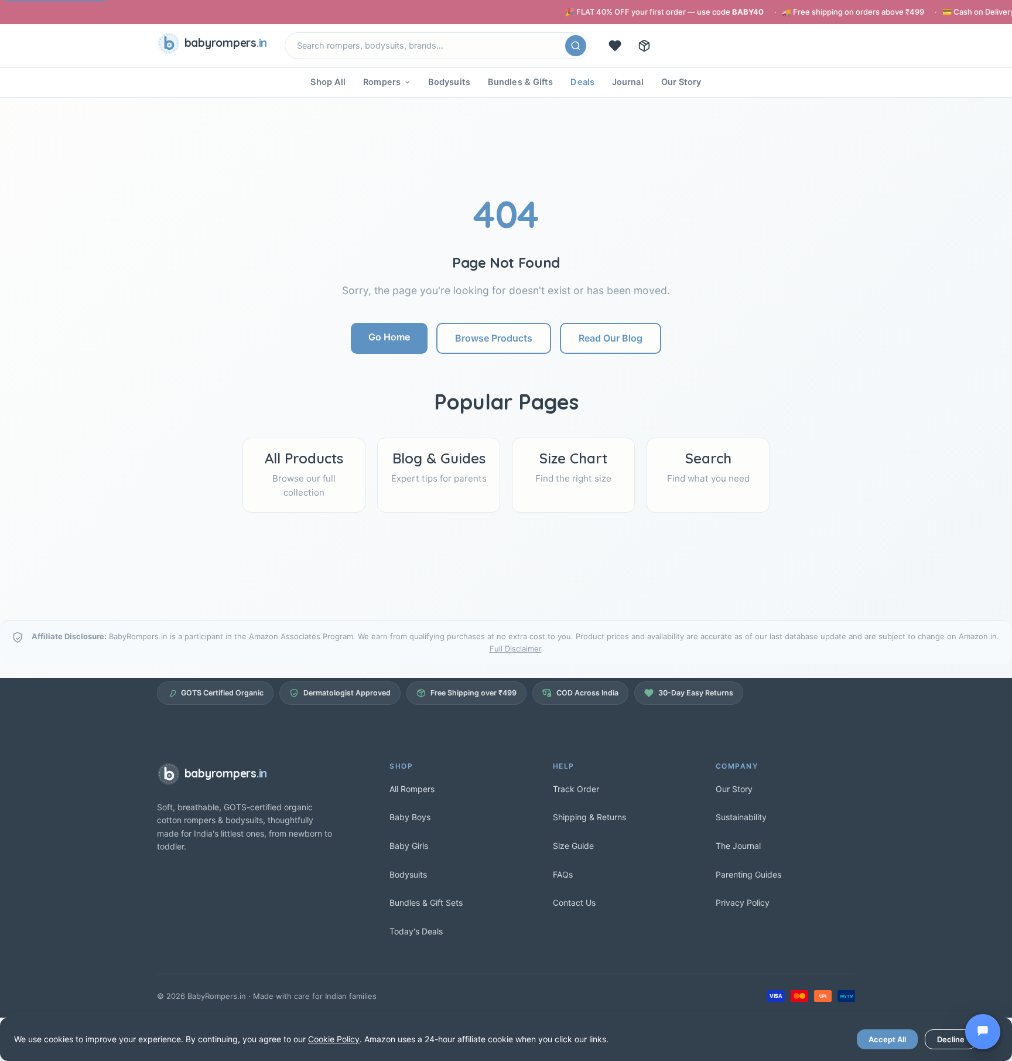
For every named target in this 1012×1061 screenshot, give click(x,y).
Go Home (389, 337)
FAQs (563, 874)
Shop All (328, 82)
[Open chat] (982, 1031)
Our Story (681, 82)
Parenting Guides (748, 874)
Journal (628, 82)
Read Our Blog (610, 338)
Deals (582, 82)
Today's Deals (416, 931)
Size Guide (573, 846)
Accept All (887, 1039)
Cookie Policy (334, 1039)
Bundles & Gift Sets (426, 903)
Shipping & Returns (589, 817)
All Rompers (412, 789)
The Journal (738, 846)
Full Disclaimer (516, 648)
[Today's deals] (615, 46)
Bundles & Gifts (520, 82)
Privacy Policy (743, 903)
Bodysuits (449, 82)
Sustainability (741, 817)
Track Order (576, 789)
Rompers (382, 82)
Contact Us (574, 903)
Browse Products (493, 338)
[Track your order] (644, 46)
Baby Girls (408, 846)
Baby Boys (409, 817)
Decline (951, 1039)
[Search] (575, 45)
